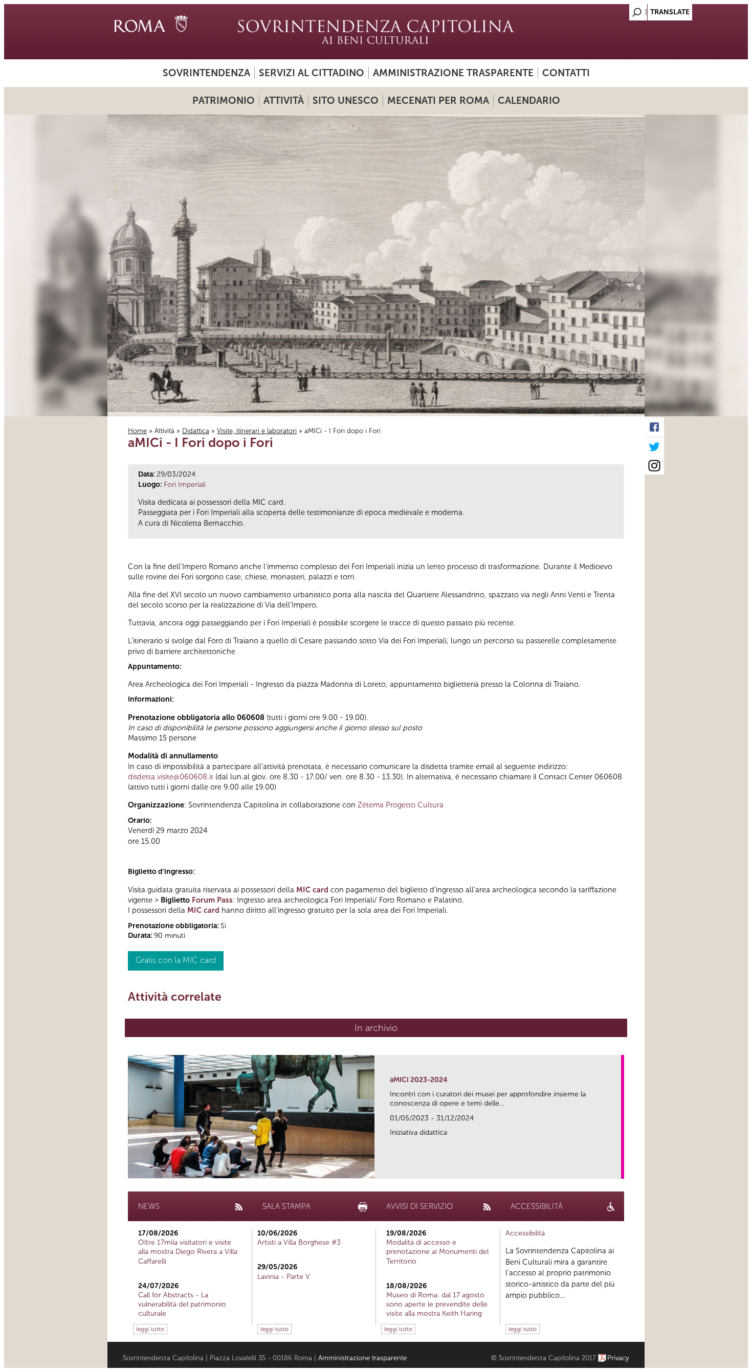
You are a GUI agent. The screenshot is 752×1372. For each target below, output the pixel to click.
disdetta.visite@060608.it (170, 776)
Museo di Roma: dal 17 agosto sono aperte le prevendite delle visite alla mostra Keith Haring (437, 1304)
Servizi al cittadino (311, 73)
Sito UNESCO (346, 100)
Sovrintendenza (206, 73)
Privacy (618, 1358)
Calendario (529, 100)
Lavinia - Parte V (283, 1276)
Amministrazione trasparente (453, 73)
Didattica (195, 431)
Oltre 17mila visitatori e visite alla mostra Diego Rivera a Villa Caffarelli (187, 1251)
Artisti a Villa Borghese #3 (299, 1242)
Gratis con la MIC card (176, 960)
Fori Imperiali (185, 484)
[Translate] (611, 9)
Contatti (566, 73)
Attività (283, 100)
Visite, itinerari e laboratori (257, 431)
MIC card (312, 889)
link (616, 1167)
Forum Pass (212, 900)
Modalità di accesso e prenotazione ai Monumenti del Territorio (437, 1251)
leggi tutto (150, 1329)
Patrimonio (223, 100)
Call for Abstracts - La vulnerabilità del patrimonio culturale (182, 1304)
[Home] (376, 31)
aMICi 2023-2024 (419, 1079)
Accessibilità (525, 1233)
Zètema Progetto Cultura (401, 804)
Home (137, 431)
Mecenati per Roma (438, 100)
